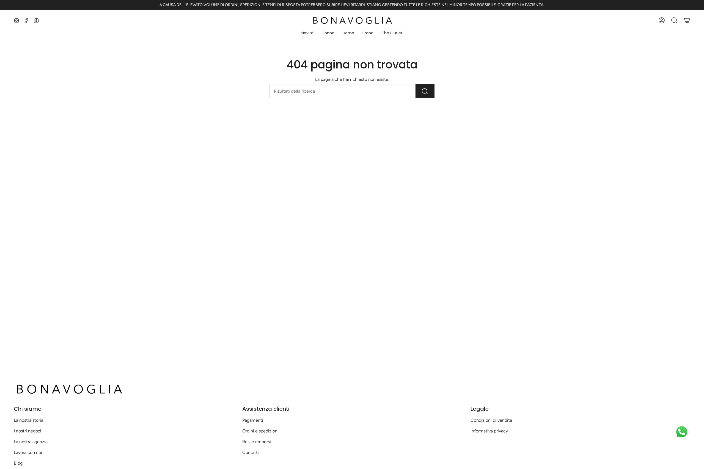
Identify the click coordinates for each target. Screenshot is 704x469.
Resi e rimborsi (256, 441)
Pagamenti (252, 420)
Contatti (250, 452)
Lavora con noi (28, 452)
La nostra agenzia (31, 441)
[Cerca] (425, 91)
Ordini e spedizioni (260, 431)
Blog (18, 463)
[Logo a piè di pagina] (69, 389)
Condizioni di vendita (491, 420)
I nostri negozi (27, 431)
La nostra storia (28, 420)
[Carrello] (687, 20)
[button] (307, 33)
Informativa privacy (489, 431)
